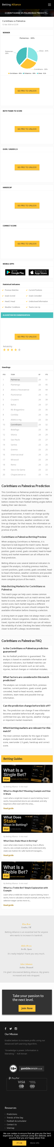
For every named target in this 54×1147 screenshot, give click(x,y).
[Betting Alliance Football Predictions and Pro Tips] (16, 272)
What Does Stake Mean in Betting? (20, 841)
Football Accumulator (16, 1121)
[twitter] (11, 1029)
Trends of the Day (15, 1117)
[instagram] (17, 1029)
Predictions (12, 1114)
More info (34, 1143)
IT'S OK (19, 1143)
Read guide (8, 808)
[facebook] (7, 1029)
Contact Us (12, 1124)
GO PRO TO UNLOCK (27, 90)
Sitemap (10, 1128)
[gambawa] (27, 1069)
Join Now (27, 1008)
